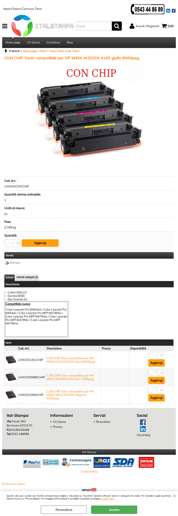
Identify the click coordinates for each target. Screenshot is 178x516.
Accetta (114, 509)
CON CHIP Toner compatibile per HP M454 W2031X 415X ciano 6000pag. (71, 359)
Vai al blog (143, 435)
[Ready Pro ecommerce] (89, 490)
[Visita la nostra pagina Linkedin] (141, 430)
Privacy (58, 426)
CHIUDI (174, 495)
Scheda (9, 277)
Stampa (15, 262)
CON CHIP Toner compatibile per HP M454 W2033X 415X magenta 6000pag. (70, 395)
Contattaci (53, 42)
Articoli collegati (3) (27, 277)
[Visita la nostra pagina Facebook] (141, 424)
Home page (12, 42)
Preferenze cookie (13, 484)
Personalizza (64, 509)
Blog (70, 42)
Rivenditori (103, 421)
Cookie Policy (108, 498)
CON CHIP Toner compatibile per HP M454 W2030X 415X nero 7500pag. (70, 377)
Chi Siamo (33, 42)
